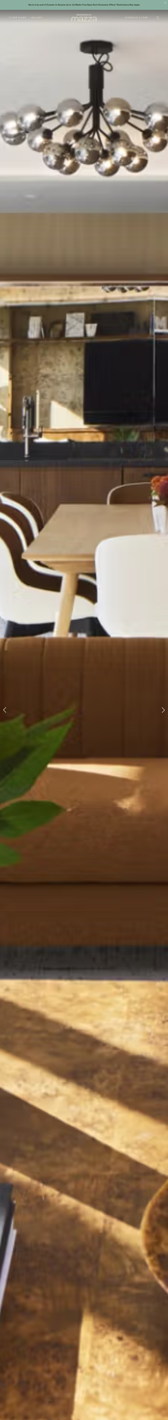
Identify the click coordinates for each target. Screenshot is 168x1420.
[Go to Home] (84, 18)
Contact (20, 484)
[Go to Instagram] (87, 510)
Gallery (37, 17)
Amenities (23, 445)
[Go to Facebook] (81, 510)
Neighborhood (30, 464)
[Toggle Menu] (156, 18)
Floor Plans (17, 17)
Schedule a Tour (136, 17)
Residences (25, 435)
